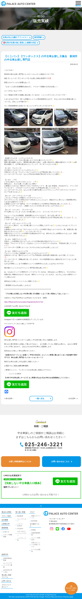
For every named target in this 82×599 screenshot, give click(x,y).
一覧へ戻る (39, 399)
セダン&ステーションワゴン (21, 533)
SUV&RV (20, 528)
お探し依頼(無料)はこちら (19, 461)
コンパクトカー (21, 520)
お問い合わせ (6, 581)
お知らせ (6, 532)
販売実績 (38, 37)
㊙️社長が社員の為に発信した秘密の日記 (19, 43)
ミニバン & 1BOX (15, 374)
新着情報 (5, 528)
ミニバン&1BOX (20, 525)
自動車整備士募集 (7, 559)
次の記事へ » (73, 398)
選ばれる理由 (6, 512)
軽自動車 (20, 516)
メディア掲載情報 (7, 535)
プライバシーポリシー (6, 586)
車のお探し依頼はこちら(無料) (71, 589)
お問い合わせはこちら (60, 461)
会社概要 (5, 520)
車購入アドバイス (35, 517)
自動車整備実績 (35, 534)
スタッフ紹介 (6, 516)
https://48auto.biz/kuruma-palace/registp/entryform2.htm (23, 302)
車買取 (33, 530)
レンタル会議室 (35, 550)
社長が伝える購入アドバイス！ (15, 37)
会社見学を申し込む (7, 571)
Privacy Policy (49, 597)
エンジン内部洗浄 (35, 539)
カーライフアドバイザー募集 (7, 565)
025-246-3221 (23, 366)
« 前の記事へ (9, 398)
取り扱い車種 (20, 512)
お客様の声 (6, 524)
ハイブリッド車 (21, 539)
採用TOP (5, 554)
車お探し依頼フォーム (6, 576)
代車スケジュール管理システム (35, 544)
